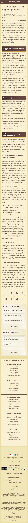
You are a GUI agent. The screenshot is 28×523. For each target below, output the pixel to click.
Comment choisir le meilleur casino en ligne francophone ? (13, 316)
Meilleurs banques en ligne (14, 424)
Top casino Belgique (14, 383)
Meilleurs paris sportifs (14, 408)
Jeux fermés (18, 517)
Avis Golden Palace (14, 374)
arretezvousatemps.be (18, 473)
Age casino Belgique (14, 385)
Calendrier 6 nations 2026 (14, 401)
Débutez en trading (14, 421)
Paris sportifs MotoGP (14, 403)
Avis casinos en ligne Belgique (14, 375)
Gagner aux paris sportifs (14, 406)
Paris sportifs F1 (14, 405)
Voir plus (14, 326)
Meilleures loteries (14, 435)
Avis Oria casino (14, 372)
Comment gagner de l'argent (14, 432)
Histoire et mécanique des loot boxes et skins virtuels (13, 321)
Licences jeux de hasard (8, 480)
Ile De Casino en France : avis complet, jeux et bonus (13, 311)
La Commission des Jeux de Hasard (14, 482)
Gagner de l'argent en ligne (14, 434)
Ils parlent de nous (11, 517)
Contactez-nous (18, 516)
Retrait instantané (14, 386)
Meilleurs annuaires (14, 437)
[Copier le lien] (22, 298)
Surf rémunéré (14, 441)
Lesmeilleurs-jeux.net (14, 2)
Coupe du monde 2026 (14, 399)
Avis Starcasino (14, 370)
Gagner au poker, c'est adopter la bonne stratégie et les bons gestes (13, 338)
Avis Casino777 (14, 367)
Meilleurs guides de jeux (14, 439)
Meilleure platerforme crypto (14, 417)
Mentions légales (14, 520)
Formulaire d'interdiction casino (14, 477)
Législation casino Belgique (19, 480)
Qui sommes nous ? (10, 516)
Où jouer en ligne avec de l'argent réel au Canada (13, 343)
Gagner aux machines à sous (14, 392)
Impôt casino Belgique (14, 388)
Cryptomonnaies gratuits (14, 416)
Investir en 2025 (14, 419)
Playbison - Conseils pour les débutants (13, 348)
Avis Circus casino (14, 368)
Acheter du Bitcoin (14, 423)
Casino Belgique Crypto (14, 390)
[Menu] (2, 2)
